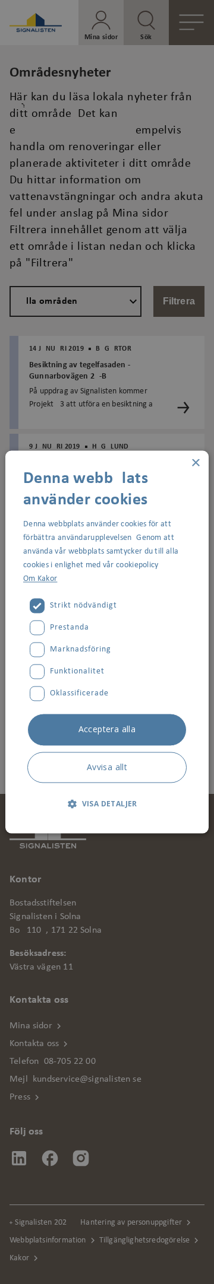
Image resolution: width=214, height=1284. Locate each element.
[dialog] (107, 642)
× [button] (195, 463)
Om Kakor (40, 579)
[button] (107, 804)
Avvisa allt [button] (107, 767)
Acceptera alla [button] (107, 729)
